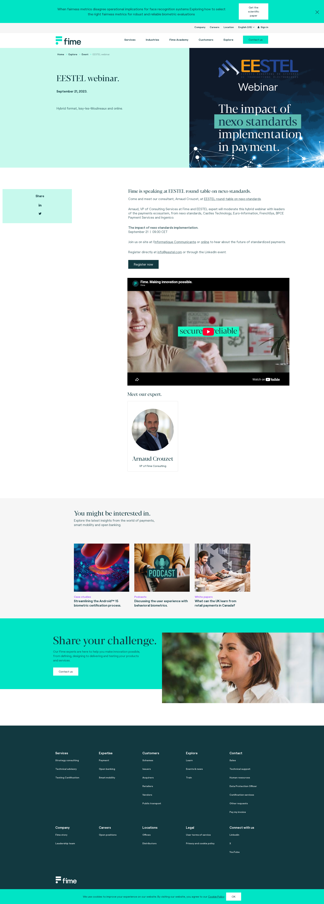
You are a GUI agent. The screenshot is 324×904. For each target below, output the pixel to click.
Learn (189, 760)
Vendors (147, 794)
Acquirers (148, 777)
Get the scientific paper (253, 11)
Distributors (149, 843)
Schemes (147, 760)
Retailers (147, 786)
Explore (73, 54)
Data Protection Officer (243, 786)
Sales (233, 760)
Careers (214, 27)
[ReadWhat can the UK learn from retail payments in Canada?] (222, 568)
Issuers (146, 768)
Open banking (107, 768)
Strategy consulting (67, 760)
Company (199, 27)
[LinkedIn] (40, 205)
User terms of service (198, 834)
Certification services (242, 794)
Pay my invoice (238, 811)
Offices (146, 834)
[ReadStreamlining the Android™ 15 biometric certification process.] (101, 568)
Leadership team (65, 843)
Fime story (61, 834)
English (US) (245, 27)
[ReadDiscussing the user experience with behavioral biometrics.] (162, 568)
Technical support (240, 768)
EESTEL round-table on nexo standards (232, 199)
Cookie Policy (216, 896)
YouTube (235, 851)
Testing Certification (67, 777)
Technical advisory (66, 768)
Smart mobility (107, 777)
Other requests (239, 803)
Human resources (240, 777)
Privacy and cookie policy (200, 843)
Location (229, 27)
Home (60, 54)
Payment (104, 760)
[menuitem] (179, 40)
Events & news (194, 768)
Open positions (107, 834)
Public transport (151, 803)
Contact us (256, 39)
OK (234, 896)
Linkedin (234, 834)
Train (189, 777)
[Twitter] (40, 213)
